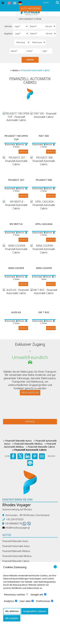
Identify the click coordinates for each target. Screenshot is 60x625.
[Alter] (46, 51)
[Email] (33, 51)
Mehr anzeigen (30, 392)
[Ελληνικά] (14, 3)
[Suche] (57, 3)
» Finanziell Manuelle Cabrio (40, 446)
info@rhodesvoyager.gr (17, 527)
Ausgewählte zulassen (34, 611)
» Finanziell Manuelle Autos (17, 440)
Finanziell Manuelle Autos (15, 541)
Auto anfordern (30, 8)
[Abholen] (35, 26)
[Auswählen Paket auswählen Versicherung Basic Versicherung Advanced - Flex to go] (38, 42)
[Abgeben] (36, 33)
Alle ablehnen (12, 611)
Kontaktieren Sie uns (17, 499)
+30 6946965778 (13, 523)
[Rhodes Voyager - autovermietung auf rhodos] (30, 482)
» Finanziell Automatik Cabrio (29, 449)
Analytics (9, 601)
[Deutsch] (20, 3)
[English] (9, 3)
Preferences (43, 601)
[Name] (17, 51)
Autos (15, 70)
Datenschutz (33, 588)
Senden (30, 59)
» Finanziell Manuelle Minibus (27, 443)
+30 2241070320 (14, 519)
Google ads (37, 594)
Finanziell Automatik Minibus (17, 556)
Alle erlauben (11, 618)
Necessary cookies (15, 594)
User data (25, 601)
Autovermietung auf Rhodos (17, 509)
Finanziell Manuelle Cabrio (15, 560)
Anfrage (23, 151)
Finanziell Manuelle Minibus (16, 551)
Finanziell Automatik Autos (16, 546)
